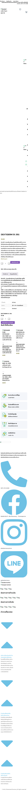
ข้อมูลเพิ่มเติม (13, 274)
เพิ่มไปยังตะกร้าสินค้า (8, 322)
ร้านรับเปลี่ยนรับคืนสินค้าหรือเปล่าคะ (5, 714)
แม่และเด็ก (16, 191)
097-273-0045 (24, 3)
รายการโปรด (15, 1)
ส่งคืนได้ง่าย (11, 433)
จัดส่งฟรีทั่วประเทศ (13, 405)
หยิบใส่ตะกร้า (15, 262)
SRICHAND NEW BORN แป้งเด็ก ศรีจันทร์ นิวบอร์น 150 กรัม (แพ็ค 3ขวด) (20, 347)
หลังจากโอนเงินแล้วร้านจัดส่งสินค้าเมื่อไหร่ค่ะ (7, 656)
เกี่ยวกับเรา (2, 1)
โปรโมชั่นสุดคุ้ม (12, 414)
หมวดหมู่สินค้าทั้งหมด (9, 62)
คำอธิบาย (5, 274)
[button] (7, 636)
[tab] (5, 274)
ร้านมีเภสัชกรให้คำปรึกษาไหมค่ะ (5, 774)
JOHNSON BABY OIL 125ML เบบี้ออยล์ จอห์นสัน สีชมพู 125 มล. (6, 378)
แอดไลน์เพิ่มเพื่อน (16, 11)
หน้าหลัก (2, 191)
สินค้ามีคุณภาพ (12, 423)
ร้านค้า (5, 191)
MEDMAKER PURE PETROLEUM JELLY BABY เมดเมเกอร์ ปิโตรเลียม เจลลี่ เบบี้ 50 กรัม (7, 349)
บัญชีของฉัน (8, 1)
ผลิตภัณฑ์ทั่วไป (10, 191)
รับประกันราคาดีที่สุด (14, 395)
